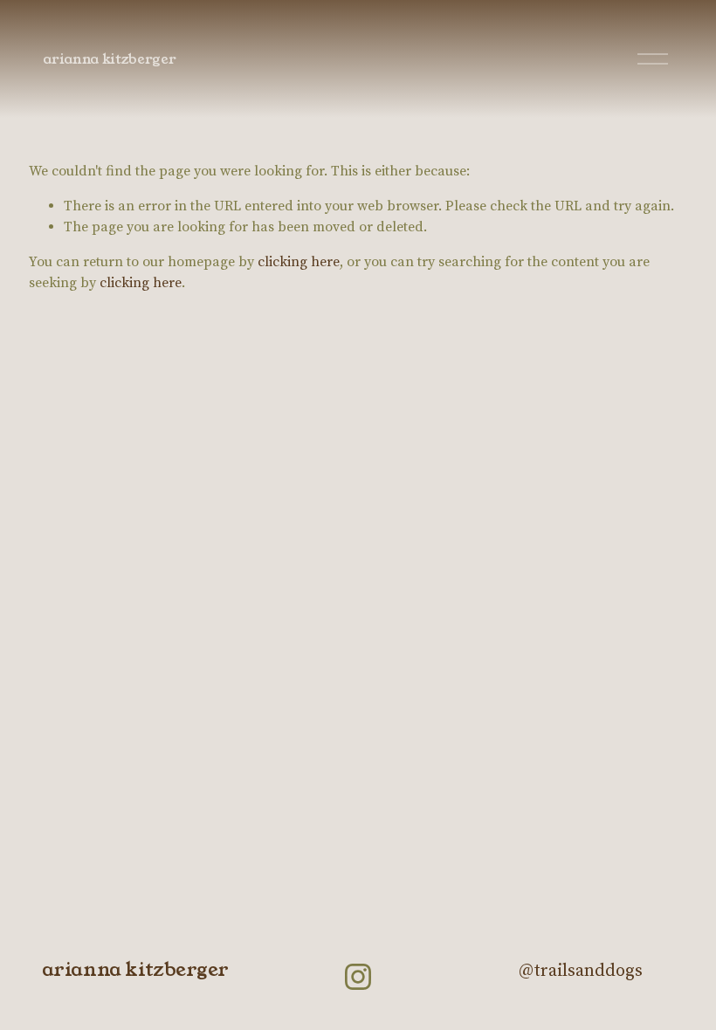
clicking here (299, 262)
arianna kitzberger (109, 59)
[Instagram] (358, 977)
